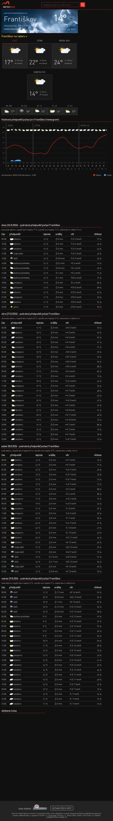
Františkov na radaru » (14, 36)
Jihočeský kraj (10, 25)
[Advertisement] (95, 24)
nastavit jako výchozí (11, 29)
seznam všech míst (62, 808)
